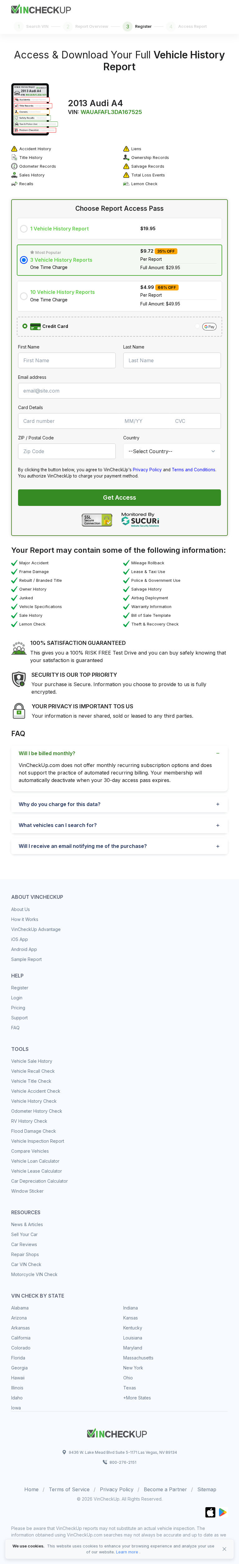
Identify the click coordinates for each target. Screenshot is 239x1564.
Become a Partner (165, 1489)
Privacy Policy (147, 469)
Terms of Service (69, 1489)
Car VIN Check (26, 1264)
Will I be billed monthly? (47, 753)
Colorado (20, 1347)
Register (19, 987)
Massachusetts (138, 1357)
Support (19, 1017)
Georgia (19, 1367)
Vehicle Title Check (31, 1081)
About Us (20, 909)
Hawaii (18, 1377)
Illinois (17, 1387)
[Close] (224, 1549)
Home (31, 1489)
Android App (24, 949)
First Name (29, 346)
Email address (32, 377)
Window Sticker (27, 1191)
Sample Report (26, 959)
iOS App (19, 939)
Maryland (132, 1347)
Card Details (30, 407)
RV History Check (29, 1121)
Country (131, 437)
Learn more (127, 1552)
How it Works (24, 919)
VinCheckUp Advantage (36, 929)
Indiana (130, 1307)
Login (16, 997)
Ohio (128, 1377)
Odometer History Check (36, 1111)
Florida (18, 1357)
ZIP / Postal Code (36, 437)
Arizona (19, 1317)
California (20, 1337)
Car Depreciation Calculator (39, 1181)
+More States (137, 1397)
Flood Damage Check (33, 1131)
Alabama (20, 1307)
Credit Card (54, 326)
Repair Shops (25, 1254)
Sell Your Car (24, 1234)
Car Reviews (24, 1244)
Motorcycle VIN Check (34, 1274)
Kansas (130, 1317)
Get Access (119, 497)
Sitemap (206, 1489)
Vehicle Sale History (31, 1061)
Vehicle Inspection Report (37, 1141)
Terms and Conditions (193, 469)
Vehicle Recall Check (33, 1071)
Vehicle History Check (34, 1101)
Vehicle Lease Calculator (36, 1171)
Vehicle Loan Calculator (35, 1161)
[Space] (117, 1432)
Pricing (18, 1007)
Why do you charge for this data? (60, 804)
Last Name (133, 346)
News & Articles (27, 1224)
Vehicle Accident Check (35, 1091)
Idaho (17, 1397)
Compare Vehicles (30, 1151)
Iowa (16, 1407)
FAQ (15, 1027)
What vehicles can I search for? (58, 825)
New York (133, 1367)
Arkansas (20, 1327)
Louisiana (132, 1337)
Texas (129, 1387)
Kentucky (132, 1327)
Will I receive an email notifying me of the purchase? (83, 846)
